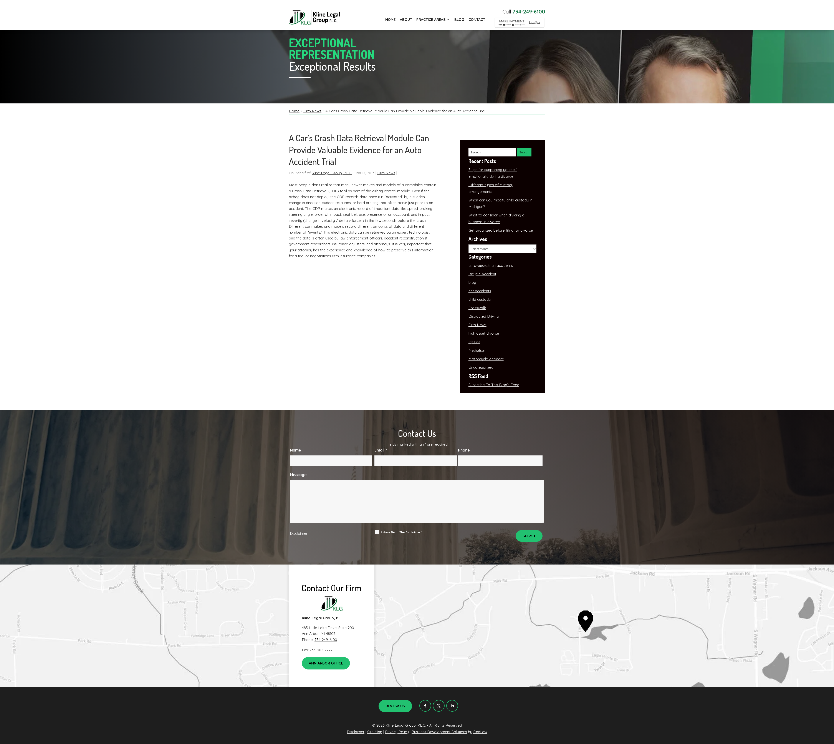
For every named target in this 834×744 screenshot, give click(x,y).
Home (390, 19)
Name (295, 450)
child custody (479, 299)
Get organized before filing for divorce (500, 230)
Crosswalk (477, 308)
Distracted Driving (483, 316)
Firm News (386, 173)
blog (472, 282)
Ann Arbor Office (326, 663)
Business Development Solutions (439, 731)
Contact (476, 19)
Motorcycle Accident (486, 359)
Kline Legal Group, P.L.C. (332, 173)
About (406, 19)
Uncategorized (480, 367)
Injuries (474, 341)
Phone (464, 450)
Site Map (374, 731)
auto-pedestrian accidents (490, 265)
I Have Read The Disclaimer (401, 532)
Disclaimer (299, 533)
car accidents (479, 291)
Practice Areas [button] (431, 19)
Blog (459, 19)
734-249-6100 (529, 11)
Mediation (476, 350)
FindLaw (480, 731)
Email (380, 450)
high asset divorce (483, 333)
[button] (829, 712)
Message (298, 474)
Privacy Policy (397, 731)
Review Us (395, 706)
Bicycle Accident (482, 274)
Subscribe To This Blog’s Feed (493, 384)
